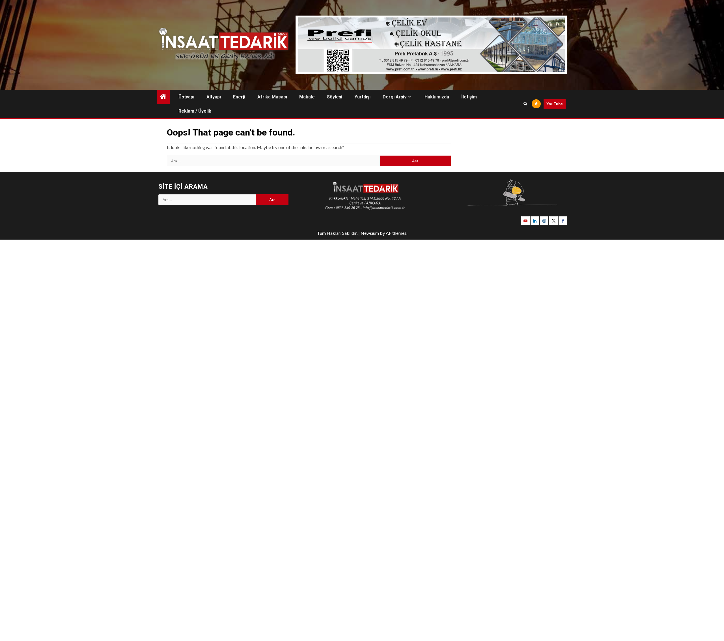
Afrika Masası (272, 97)
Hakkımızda (437, 97)
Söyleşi (334, 97)
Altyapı (213, 97)
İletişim (469, 97)
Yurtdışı (362, 97)
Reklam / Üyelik (194, 111)
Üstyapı (186, 97)
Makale (307, 97)
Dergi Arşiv (395, 97)
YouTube (554, 103)
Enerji (239, 97)
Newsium (370, 233)
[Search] (525, 103)
